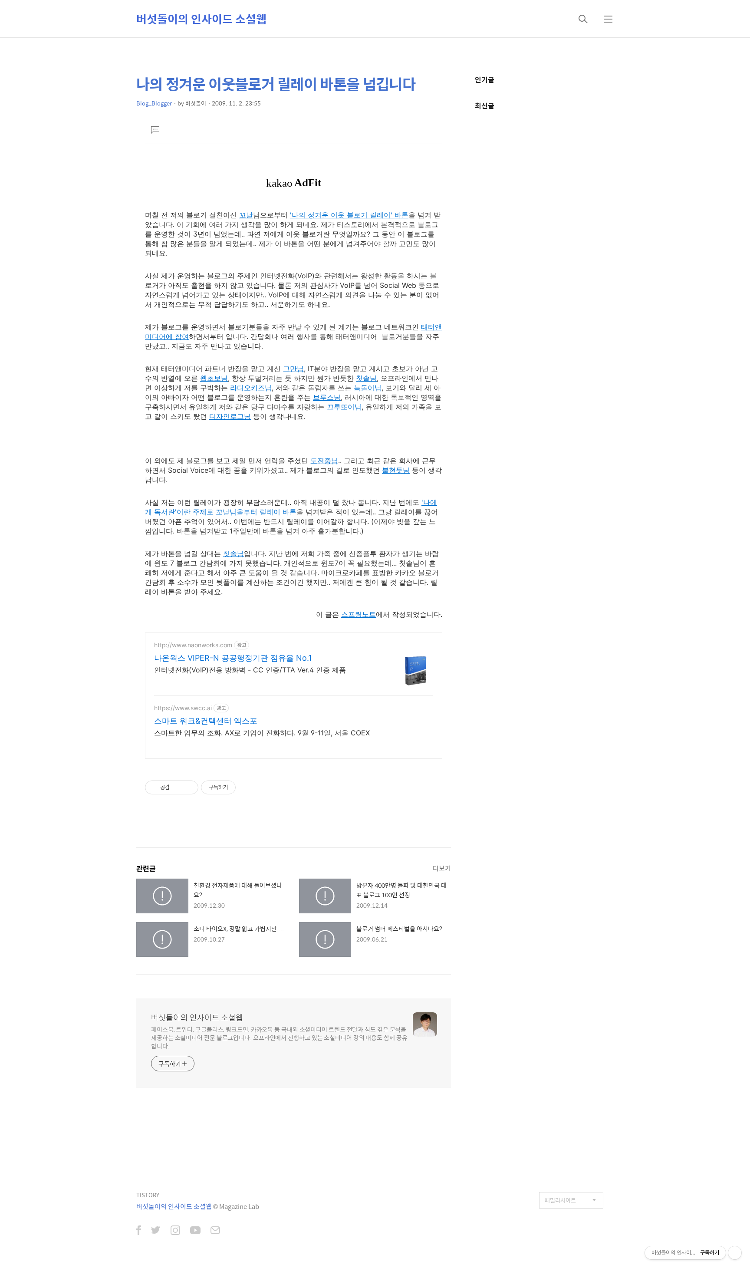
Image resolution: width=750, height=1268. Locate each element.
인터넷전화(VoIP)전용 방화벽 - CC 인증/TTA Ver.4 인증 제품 (250, 669)
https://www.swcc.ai (183, 707)
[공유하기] (177, 787)
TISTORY (147, 1194)
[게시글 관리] (188, 787)
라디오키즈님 (251, 387)
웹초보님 (214, 378)
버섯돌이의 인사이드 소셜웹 (201, 18)
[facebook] (138, 1231)
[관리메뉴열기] (734, 1252)
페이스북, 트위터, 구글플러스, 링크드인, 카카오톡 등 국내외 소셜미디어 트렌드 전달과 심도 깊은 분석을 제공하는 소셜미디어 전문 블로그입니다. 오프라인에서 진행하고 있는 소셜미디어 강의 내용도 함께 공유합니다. (279, 1037)
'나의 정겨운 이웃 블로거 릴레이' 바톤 (349, 215)
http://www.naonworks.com (193, 645)
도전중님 (324, 460)
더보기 (442, 868)
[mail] (215, 1231)
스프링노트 (358, 614)
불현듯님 (396, 470)
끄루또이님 (344, 406)
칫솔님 (366, 378)
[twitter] (156, 1231)
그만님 (293, 368)
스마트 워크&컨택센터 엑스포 (205, 720)
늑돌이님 (368, 387)
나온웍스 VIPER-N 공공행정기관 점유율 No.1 (233, 657)
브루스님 (327, 397)
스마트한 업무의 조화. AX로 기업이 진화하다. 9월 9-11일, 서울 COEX (262, 732)
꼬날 (246, 215)
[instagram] (175, 1231)
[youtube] (195, 1231)
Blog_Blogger (154, 103)
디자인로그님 (230, 416)
